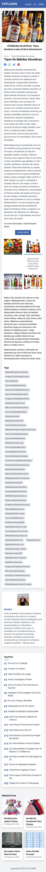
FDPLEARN (9, 4)
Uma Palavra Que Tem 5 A (20, 730)
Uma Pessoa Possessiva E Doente (24, 724)
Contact (28, 4)
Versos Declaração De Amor (20, 679)
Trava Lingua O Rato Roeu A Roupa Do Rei (25, 776)
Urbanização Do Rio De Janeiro (21, 706)
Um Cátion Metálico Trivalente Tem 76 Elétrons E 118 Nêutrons (25, 750)
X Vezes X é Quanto (16, 669)
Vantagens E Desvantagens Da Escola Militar (24, 694)
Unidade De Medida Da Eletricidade (23, 711)
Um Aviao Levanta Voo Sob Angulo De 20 (25, 758)
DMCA (41, 4)
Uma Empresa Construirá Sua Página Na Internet (24, 737)
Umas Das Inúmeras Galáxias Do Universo (23, 718)
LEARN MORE (23, 232)
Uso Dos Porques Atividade (20, 700)
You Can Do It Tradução (17, 663)
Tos (35, 4)
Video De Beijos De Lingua (19, 674)
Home (6, 56)
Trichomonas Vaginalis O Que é (22, 770)
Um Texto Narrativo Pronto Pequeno (24, 743)
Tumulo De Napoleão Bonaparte (22, 764)
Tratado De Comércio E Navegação (24, 783)
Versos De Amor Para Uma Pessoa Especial (23, 686)
